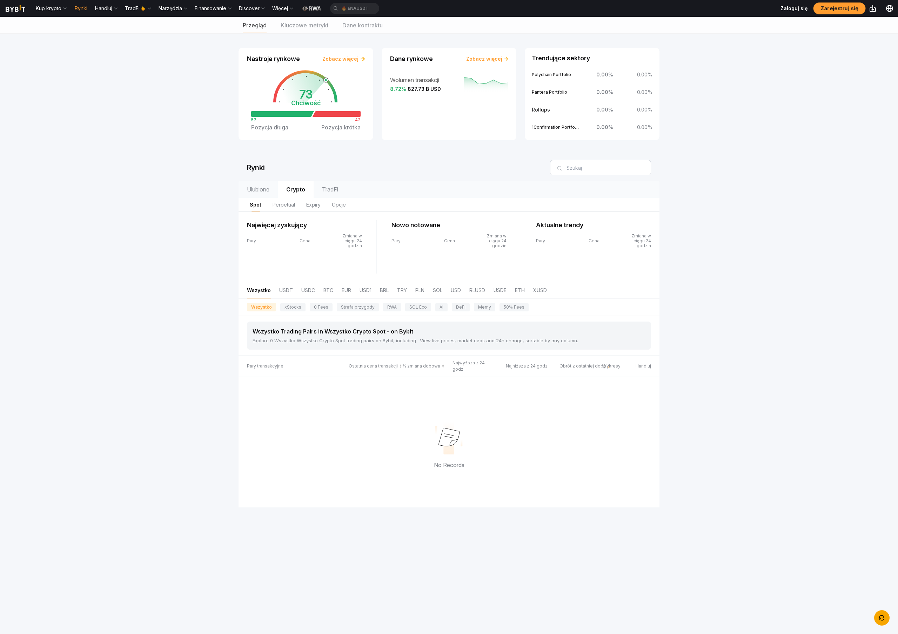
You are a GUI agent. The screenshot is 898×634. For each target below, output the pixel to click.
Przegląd (255, 25)
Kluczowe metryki (304, 25)
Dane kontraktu (362, 25)
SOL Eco (418, 307)
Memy (484, 307)
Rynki (81, 8)
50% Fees (514, 307)
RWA (392, 307)
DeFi (460, 307)
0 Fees (321, 307)
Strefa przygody (358, 307)
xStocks (292, 307)
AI (441, 307)
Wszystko (261, 307)
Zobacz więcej (340, 59)
